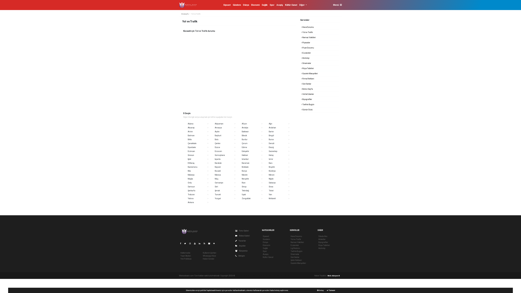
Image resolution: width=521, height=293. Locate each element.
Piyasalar (306, 43)
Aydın (217, 131)
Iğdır (189, 159)
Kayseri (218, 167)
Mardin (245, 175)
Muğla (190, 179)
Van (270, 194)
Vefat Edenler (308, 94)
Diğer (302, 5)
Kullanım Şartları (209, 253)
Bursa (271, 139)
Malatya (191, 175)
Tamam (331, 290)
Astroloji (305, 58)
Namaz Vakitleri (309, 37)
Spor (272, 5)
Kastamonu (192, 167)
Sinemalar (295, 254)
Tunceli (218, 194)
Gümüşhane (220, 155)
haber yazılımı (241, 276)
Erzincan (191, 151)
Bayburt (218, 135)
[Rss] (205, 243)
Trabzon (191, 194)
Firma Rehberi (308, 79)
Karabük (218, 163)
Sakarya (272, 183)
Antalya (245, 128)
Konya (244, 171)
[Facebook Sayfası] (181, 243)
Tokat (271, 191)
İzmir (271, 159)
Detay (321, 290)
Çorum (244, 143)
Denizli (271, 143)
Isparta (218, 159)
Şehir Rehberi (296, 260)
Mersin (271, 175)
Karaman (246, 163)
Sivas (271, 187)
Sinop (244, 187)
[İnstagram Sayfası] (191, 243)
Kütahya (272, 171)
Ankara (191, 202)
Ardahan (272, 128)
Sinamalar (306, 63)
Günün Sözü (307, 110)
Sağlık (265, 5)
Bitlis (190, 139)
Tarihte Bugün (308, 104)
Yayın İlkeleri (185, 256)
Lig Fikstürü (295, 248)
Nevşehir (245, 179)
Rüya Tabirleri (308, 68)
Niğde (271, 179)
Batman (191, 135)
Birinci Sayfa (307, 89)
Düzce (217, 147)
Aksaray (191, 128)
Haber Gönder (208, 259)
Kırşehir (272, 167)
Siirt (216, 187)
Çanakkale (192, 143)
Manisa (218, 175)
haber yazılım (274, 276)
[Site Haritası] (210, 243)
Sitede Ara (322, 236)
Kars (270, 163)
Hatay (271, 155)
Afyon (244, 124)
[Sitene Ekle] (215, 243)
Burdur (244, 139)
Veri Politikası (185, 259)
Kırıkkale (245, 167)
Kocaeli (218, 171)
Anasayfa (185, 14)
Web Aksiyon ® (334, 276)
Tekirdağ (245, 191)
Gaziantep (273, 151)
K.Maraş (191, 163)
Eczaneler (306, 53)
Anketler (321, 239)
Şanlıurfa (191, 191)
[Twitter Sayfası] (186, 243)
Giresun (191, 155)
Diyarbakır (192, 147)
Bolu (216, 139)
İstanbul (245, 159)
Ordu (190, 183)
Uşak (244, 194)
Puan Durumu (308, 48)
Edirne (244, 147)
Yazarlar (242, 241)
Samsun (191, 187)
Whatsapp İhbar (209, 256)
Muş (216, 179)
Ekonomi (255, 5)
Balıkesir (245, 131)
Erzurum (218, 151)
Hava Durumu (308, 27)
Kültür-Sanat (291, 5)
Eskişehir (245, 151)
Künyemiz (243, 251)
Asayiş (280, 5)
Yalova (190, 198)
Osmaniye (219, 183)
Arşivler (242, 246)
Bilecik (244, 135)
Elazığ (271, 147)
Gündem (237, 5)
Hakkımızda (185, 253)
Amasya (218, 128)
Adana (190, 124)
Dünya (246, 5)
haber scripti (263, 276)
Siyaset (227, 5)
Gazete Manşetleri (310, 73)
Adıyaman (219, 124)
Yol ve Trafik (307, 32)
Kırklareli (272, 198)
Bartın (271, 131)
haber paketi (252, 276)
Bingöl (271, 135)
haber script (285, 276)
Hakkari (245, 155)
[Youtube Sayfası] (196, 243)
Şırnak (217, 191)
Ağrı (270, 124)
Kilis (189, 171)
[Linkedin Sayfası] (201, 243)
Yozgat (218, 198)
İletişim (241, 256)
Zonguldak (246, 198)
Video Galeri (244, 236)
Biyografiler (307, 99)
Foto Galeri (244, 231)
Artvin (190, 131)
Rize (243, 183)
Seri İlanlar (306, 84)
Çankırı (217, 143)
